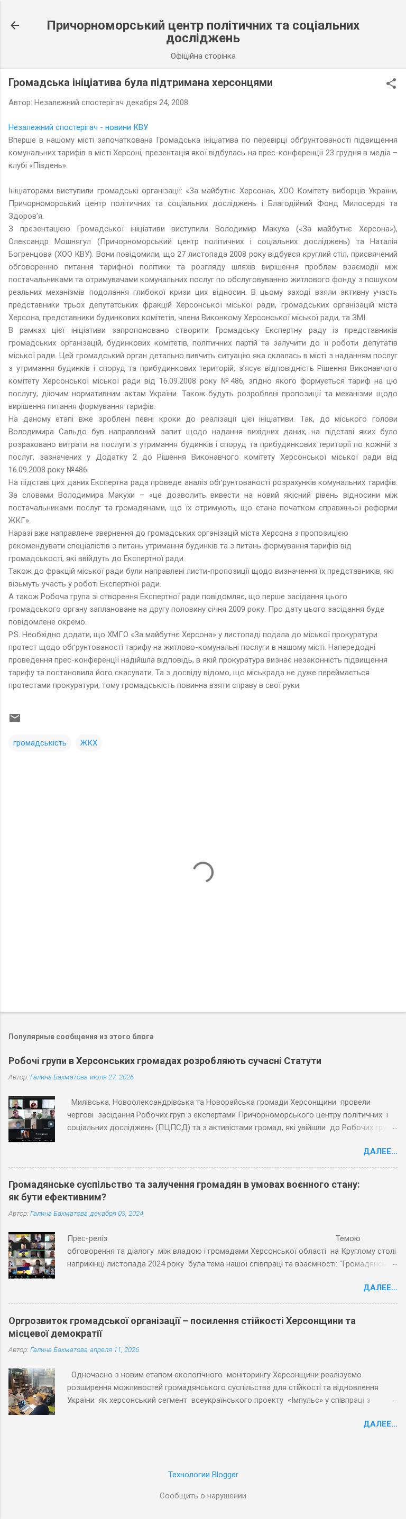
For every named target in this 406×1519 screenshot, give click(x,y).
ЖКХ (88, 743)
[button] (391, 84)
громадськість (40, 743)
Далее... (380, 1151)
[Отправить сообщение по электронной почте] (14, 721)
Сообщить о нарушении (203, 1496)
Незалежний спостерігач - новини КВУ (78, 127)
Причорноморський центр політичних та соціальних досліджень (203, 31)
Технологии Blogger (203, 1474)
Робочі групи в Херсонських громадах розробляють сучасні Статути (164, 1060)
